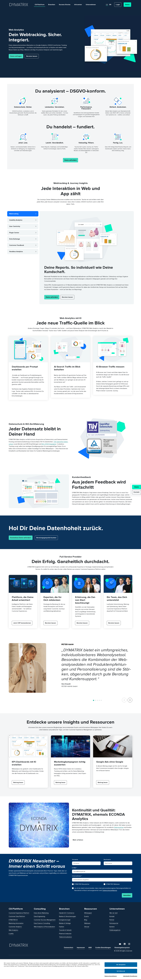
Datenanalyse (118, 827)
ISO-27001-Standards (49, 444)
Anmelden (127, 895)
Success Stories (64, 5)
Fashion (61, 927)
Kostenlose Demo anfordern (20, 538)
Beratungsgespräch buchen (46, 538)
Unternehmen (77, 876)
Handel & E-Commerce (66, 913)
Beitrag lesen (18, 782)
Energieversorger (64, 920)
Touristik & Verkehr (65, 930)
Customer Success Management (44, 920)
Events (86, 916)
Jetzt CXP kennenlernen (22, 623)
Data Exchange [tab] (14, 239)
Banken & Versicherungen (67, 916)
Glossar (86, 927)
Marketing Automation (16, 923)
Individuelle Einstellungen (130, 976)
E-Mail (74, 868)
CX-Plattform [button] (39, 5)
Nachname (107, 860)
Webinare (87, 923)
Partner (111, 920)
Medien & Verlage (65, 923)
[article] (28, 368)
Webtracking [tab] (13, 214)
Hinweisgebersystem (122, 947)
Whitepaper (88, 913)
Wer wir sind (113, 913)
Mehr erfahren (78, 840)
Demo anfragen (16, 56)
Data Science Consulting (42, 923)
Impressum (81, 947)
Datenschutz (68, 947)
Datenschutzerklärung (111, 976)
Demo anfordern (70, 160)
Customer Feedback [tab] (16, 245)
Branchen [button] (51, 5)
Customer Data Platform (17, 916)
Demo (136, 487)
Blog (85, 920)
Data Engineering (39, 916)
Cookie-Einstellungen (103, 947)
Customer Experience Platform (19, 913)
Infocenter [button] (78, 5)
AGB (90, 947)
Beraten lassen (31, 56)
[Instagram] (129, 944)
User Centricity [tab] (14, 226)
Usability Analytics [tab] (15, 220)
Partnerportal (113, 923)
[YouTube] (120, 944)
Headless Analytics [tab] (16, 252)
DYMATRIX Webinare (113, 884)
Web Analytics (13, 930)
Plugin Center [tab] (14, 233)
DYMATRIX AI (13, 920)
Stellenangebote (114, 930)
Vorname (75, 860)
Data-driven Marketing (41, 913)
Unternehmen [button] (91, 5)
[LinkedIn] (124, 944)
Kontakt (136, 492)
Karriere (112, 927)
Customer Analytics (15, 927)
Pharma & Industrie (65, 934)
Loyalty (11, 934)
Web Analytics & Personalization (44, 927)
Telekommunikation (65, 937)
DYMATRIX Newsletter (81, 884)
